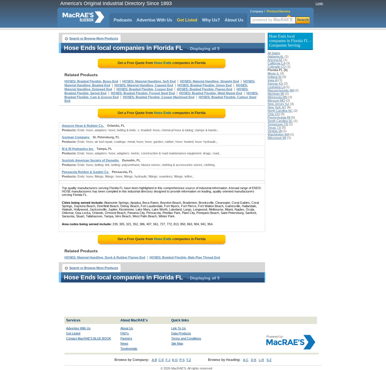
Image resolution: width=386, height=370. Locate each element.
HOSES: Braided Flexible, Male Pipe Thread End (184, 257)
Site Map (177, 343)
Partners (126, 338)
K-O (175, 360)
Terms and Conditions (186, 338)
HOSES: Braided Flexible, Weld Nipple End (210, 93)
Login (319, 3)
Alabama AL (276, 56)
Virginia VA (275, 131)
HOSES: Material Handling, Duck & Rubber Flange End (104, 257)
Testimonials (128, 348)
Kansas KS (275, 83)
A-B (154, 360)
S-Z (269, 360)
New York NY (277, 107)
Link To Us (178, 328)
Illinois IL (273, 73)
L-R (261, 360)
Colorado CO (277, 66)
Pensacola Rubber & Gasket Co (85, 172)
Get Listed (187, 19)
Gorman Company (76, 137)
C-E (161, 360)
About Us (234, 19)
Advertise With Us (154, 19)
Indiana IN (274, 76)
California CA (276, 63)
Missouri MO (276, 100)
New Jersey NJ (278, 104)
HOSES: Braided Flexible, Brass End (91, 81)
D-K (253, 360)
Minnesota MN (277, 97)
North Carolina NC (280, 110)
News (124, 343)
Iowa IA (272, 80)
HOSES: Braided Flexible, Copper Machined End (158, 97)
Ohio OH (274, 114)
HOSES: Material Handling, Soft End (149, 81)
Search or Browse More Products (93, 38)
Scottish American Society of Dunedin (91, 160)
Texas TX (274, 127)
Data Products (181, 333)
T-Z (188, 360)
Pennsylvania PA (279, 117)
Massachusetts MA (281, 90)
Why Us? (211, 19)
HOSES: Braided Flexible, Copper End (144, 89)
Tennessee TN (278, 124)
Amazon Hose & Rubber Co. (83, 125)
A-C (245, 360)
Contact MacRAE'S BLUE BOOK (88, 338)
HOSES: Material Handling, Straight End (209, 81)
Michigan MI (276, 93)
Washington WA (278, 134)
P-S (182, 360)
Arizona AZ (275, 60)
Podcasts (123, 19)
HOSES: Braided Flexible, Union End (204, 85)
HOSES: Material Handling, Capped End (143, 85)
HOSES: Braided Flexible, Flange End (204, 89)
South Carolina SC (280, 120)
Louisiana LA (276, 87)
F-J (168, 360)
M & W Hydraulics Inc (78, 148)
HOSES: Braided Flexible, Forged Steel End (143, 93)
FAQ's (124, 333)
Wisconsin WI (277, 137)
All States (274, 53)
